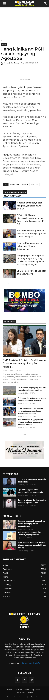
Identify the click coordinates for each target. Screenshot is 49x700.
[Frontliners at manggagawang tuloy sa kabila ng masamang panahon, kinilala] (9, 422)
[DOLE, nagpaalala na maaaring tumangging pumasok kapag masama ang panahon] (9, 411)
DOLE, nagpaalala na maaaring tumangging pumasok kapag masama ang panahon (30, 411)
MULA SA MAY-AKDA (12, 196)
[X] (24, 680)
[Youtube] (31, 680)
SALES (26, 689)
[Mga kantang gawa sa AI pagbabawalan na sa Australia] (9, 492)
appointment (14, 184)
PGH (32, 184)
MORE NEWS (9, 321)
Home (3, 41)
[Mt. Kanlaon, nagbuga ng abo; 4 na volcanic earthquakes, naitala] (9, 390)
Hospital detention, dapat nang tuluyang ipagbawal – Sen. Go (30, 205)
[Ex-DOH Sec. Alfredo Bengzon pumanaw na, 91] (9, 273)
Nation (4, 44)
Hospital (25, 184)
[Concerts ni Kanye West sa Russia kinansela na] (9, 482)
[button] (45, 3)
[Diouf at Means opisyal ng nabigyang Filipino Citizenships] (9, 246)
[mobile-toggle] (4, 3)
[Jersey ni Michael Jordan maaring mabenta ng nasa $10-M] (9, 503)
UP (37, 184)
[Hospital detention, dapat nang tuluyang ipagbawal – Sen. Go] (9, 205)
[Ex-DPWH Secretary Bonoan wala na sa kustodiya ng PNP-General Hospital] (9, 233)
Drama (30, 692)
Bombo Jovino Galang (11, 63)
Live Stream (20, 692)
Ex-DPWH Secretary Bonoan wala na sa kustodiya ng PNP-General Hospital (31, 233)
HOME (9, 689)
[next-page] (8, 283)
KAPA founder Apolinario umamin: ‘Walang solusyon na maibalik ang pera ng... (32, 545)
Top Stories (7, 356)
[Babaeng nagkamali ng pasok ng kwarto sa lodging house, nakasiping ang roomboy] (9, 524)
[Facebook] (17, 680)
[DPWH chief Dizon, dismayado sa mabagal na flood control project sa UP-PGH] (9, 218)
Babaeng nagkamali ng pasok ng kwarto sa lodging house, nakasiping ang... (31, 523)
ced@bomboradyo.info (30, 663)
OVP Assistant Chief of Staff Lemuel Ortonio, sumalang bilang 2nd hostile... (24, 363)
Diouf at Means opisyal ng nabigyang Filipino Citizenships (29, 246)
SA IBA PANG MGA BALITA (15, 192)
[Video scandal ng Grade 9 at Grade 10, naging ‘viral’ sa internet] (9, 535)
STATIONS (18, 689)
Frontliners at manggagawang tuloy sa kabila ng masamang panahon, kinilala (30, 422)
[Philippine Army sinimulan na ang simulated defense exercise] (9, 401)
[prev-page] (4, 283)
